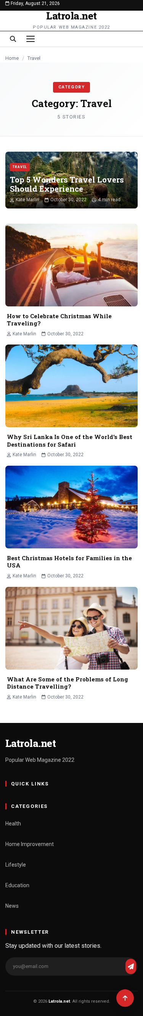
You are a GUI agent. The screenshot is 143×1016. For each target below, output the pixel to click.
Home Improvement (29, 844)
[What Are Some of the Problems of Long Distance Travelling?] (71, 628)
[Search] (13, 38)
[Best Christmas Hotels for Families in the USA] (71, 507)
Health (13, 823)
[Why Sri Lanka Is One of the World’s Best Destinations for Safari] (71, 386)
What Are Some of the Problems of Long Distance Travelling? (67, 683)
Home (12, 58)
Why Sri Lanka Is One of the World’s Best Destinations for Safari (69, 440)
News (12, 906)
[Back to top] (125, 998)
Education (17, 885)
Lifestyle (15, 865)
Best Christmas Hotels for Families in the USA (69, 561)
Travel (20, 167)
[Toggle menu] (30, 38)
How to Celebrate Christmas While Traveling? (59, 319)
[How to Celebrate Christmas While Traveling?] (71, 265)
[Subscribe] (130, 966)
